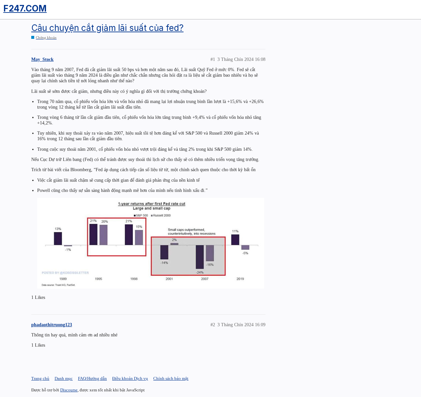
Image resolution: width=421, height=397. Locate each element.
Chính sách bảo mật (170, 378)
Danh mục (64, 378)
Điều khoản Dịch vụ (130, 378)
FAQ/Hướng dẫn (92, 378)
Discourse (69, 389)
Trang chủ (40, 378)
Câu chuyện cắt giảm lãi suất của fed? (107, 28)
